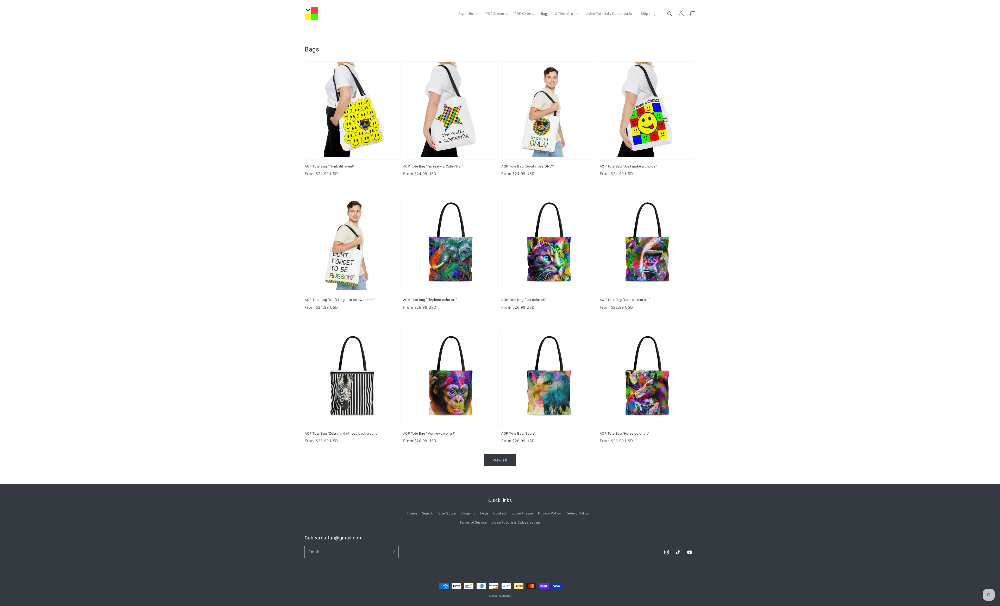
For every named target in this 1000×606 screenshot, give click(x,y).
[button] (670, 14)
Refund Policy (577, 513)
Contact (500, 513)
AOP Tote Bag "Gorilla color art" (625, 300)
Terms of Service (473, 522)
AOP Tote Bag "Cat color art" (524, 300)
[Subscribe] (392, 552)
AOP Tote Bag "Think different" (329, 166)
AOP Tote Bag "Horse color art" (624, 433)
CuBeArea (505, 595)
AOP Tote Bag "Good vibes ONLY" (527, 166)
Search (428, 513)
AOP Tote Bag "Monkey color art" (429, 433)
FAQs (484, 513)
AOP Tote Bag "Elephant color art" (430, 300)
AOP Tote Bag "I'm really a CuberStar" (433, 166)
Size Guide (447, 513)
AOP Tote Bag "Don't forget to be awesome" (340, 300)
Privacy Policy (549, 513)
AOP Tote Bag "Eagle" (518, 433)
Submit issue (522, 513)
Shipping (468, 513)
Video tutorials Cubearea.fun (516, 522)
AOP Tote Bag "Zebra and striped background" (342, 433)
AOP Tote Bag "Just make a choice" (628, 166)
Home (412, 513)
